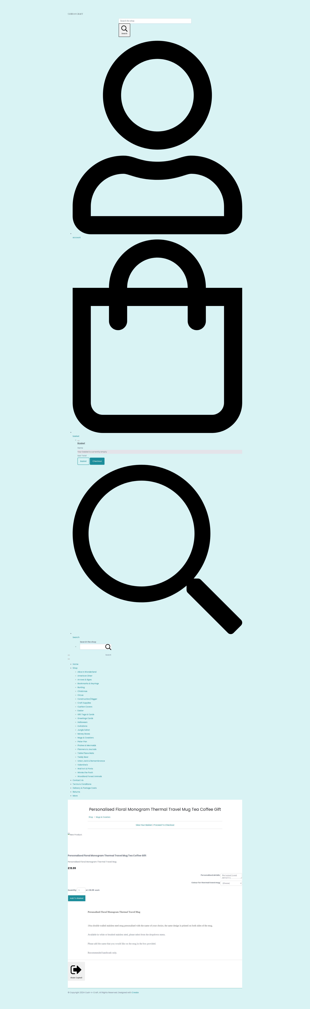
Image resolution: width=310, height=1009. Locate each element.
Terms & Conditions (82, 784)
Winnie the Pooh (85, 772)
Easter (81, 710)
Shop (75, 668)
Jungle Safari (84, 730)
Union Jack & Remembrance (91, 761)
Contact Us (78, 780)
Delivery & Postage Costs (85, 788)
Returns (76, 791)
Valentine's (83, 764)
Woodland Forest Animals (90, 776)
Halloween (82, 722)
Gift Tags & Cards (86, 714)
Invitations (82, 726)
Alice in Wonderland (87, 671)
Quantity (72, 890)
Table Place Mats (86, 753)
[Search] (108, 646)
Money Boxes (84, 733)
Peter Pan (82, 741)
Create (135, 992)
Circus (80, 695)
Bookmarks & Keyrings (88, 683)
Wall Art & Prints (85, 768)
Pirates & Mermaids (87, 745)
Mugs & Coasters (86, 737)
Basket (83, 461)
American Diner (85, 675)
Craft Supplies (84, 702)
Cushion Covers (85, 706)
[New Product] (72, 842)
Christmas (82, 691)
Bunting (81, 687)
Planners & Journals (87, 749)
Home (75, 664)
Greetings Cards (85, 718)
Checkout (97, 461)
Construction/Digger (87, 699)
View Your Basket (144, 825)
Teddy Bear (83, 757)
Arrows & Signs (85, 679)
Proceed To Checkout (164, 825)
